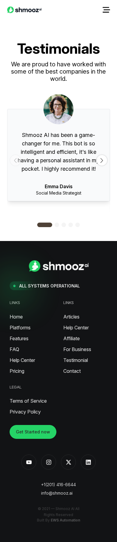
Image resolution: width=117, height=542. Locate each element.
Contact (72, 371)
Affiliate (71, 338)
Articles (71, 317)
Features (19, 338)
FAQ (14, 349)
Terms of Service (28, 401)
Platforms (20, 328)
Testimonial (75, 360)
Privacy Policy (25, 412)
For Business (77, 349)
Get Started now (33, 431)
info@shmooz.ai (57, 493)
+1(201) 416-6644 (58, 484)
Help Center (22, 360)
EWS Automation (65, 520)
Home (16, 317)
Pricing (17, 371)
